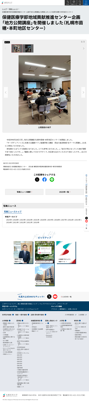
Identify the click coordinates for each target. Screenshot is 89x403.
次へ (83, 48)
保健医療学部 (35, 321)
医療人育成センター (51, 322)
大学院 (62, 321)
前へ (5, 48)
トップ (4, 9)
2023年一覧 (64, 192)
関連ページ (35, 331)
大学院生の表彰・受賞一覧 (66, 329)
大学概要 (5, 321)
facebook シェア (44, 179)
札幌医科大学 (7, 3)
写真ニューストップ (12, 211)
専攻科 (76, 321)
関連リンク (20, 387)
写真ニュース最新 (24, 192)
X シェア (37, 179)
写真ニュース (13, 9)
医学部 (18, 321)
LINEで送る (52, 179)
